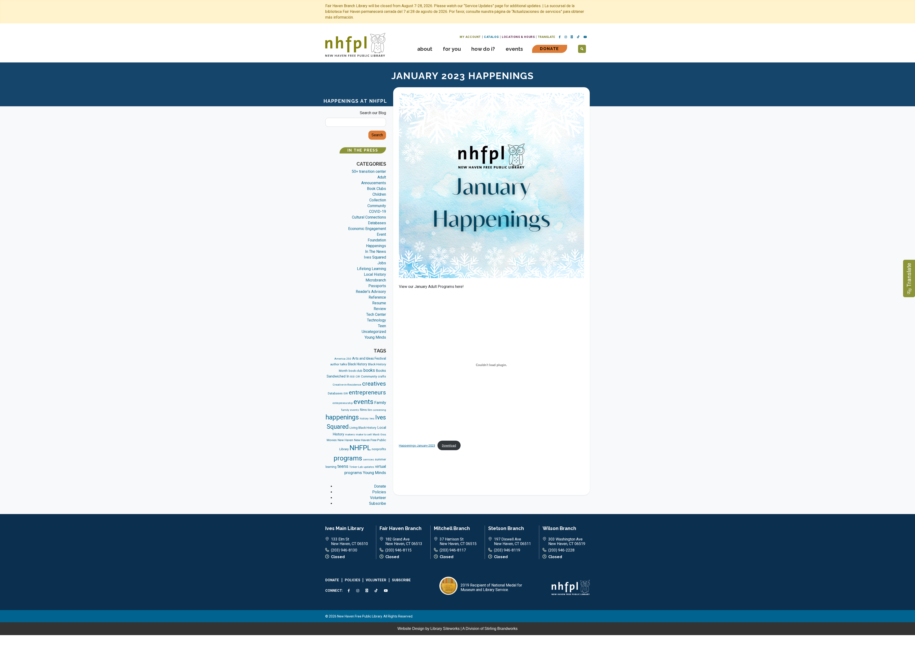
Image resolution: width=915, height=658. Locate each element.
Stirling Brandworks (501, 629)
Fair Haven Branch (401, 528)
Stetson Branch (506, 528)
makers (350, 434)
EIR (346, 393)
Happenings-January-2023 (417, 445)
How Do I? (483, 49)
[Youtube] (585, 37)
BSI (352, 376)
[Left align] (355, 44)
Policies (379, 492)
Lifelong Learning (371, 268)
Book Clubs (376, 188)
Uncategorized (374, 331)
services (368, 459)
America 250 (342, 358)
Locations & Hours (518, 37)
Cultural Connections (369, 217)
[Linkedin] (572, 37)
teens (342, 466)
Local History (375, 274)
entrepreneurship (343, 403)
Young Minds (375, 337)
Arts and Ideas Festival (369, 358)
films (363, 410)
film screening (377, 410)
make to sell (364, 434)
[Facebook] (560, 37)
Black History (357, 364)
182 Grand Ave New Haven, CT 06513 (403, 541)
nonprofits (379, 449)
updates (369, 467)
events (363, 402)
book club (355, 370)
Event (381, 234)
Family (380, 402)
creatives (374, 383)
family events (350, 410)
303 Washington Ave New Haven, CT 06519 (566, 541)
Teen (382, 326)
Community (376, 206)
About (424, 49)
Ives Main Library (344, 528)
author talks (338, 364)
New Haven (345, 440)
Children (379, 194)
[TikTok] (578, 37)
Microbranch (376, 280)
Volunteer (378, 497)
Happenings (376, 246)
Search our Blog (373, 113)
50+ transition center (369, 171)
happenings (342, 417)
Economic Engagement (367, 228)
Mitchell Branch (452, 528)
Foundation (377, 240)
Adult (381, 177)
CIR (358, 376)
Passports (377, 286)
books (369, 370)
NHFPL (360, 448)
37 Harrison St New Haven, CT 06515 (458, 541)
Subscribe (377, 503)
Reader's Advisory (371, 291)
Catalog (491, 37)
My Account (470, 37)
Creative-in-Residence (347, 384)
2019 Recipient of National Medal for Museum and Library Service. (491, 587)
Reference (377, 297)
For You (452, 49)
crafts (382, 376)
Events (514, 49)
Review (380, 308)
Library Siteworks (445, 629)
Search (377, 135)
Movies (332, 440)
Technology (376, 320)
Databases (377, 223)
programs (348, 458)
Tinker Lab (356, 467)
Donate (549, 48)
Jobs (381, 263)
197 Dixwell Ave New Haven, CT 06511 (512, 541)
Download (449, 445)
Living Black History (363, 427)
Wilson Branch (559, 528)
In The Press (362, 150)
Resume (379, 303)
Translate (546, 37)
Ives (372, 418)
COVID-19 (377, 211)
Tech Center (376, 314)
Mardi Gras (379, 434)
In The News (375, 251)
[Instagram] (565, 37)
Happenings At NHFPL (355, 101)
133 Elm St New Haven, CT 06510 (349, 541)
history (364, 418)
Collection (377, 200)
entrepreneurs (367, 392)
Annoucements (373, 183)
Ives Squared (375, 257)
